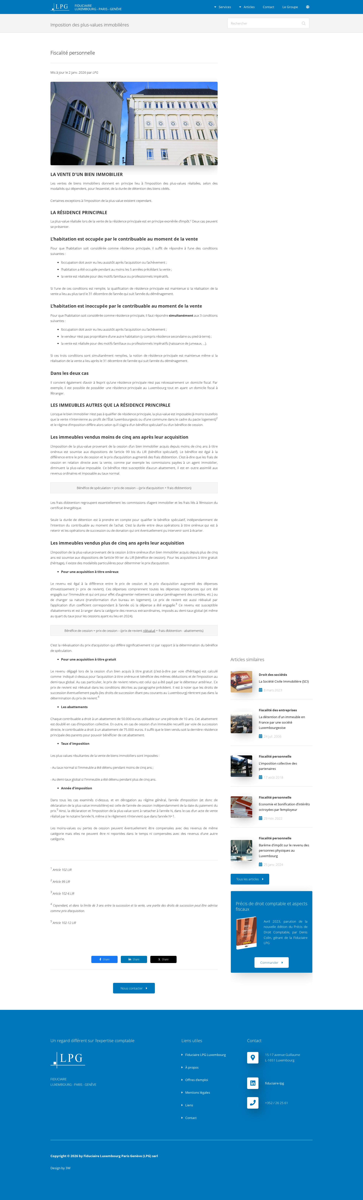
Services (224, 7)
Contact (268, 7)
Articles (249, 7)
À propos (192, 1067)
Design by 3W (60, 1168)
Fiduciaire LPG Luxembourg (205, 1054)
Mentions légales (197, 1092)
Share (106, 959)
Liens (189, 1105)
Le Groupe (290, 7)
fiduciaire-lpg (274, 1083)
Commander (269, 962)
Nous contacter (132, 988)
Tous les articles (247, 879)
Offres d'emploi (196, 1079)
